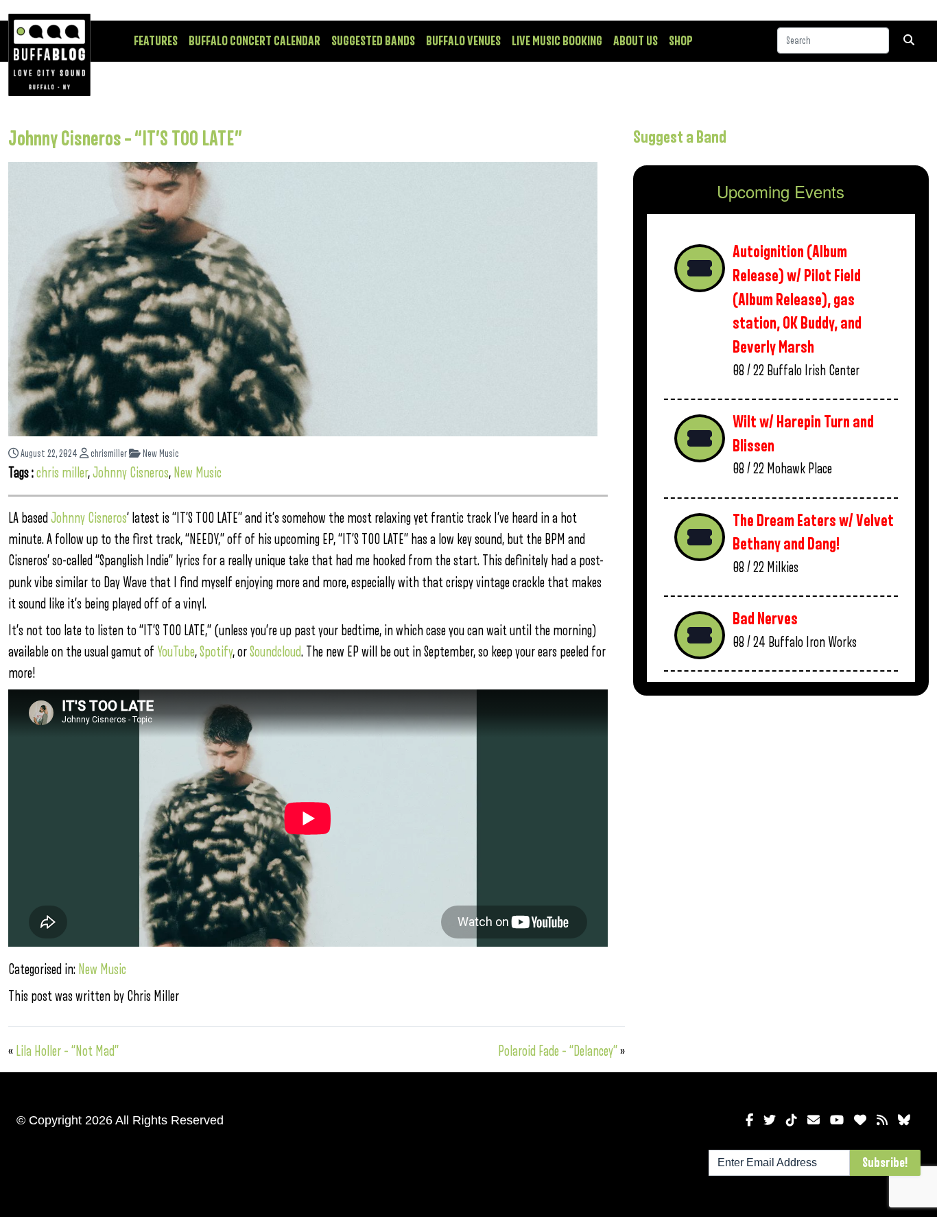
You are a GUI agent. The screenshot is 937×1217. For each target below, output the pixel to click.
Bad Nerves (765, 619)
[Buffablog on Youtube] (837, 1120)
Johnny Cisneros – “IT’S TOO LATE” (125, 139)
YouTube (176, 652)
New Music (160, 454)
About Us (635, 41)
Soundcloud (275, 652)
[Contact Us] (813, 1120)
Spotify (216, 652)
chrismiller (107, 454)
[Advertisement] (781, 814)
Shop (681, 41)
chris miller (62, 473)
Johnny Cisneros (131, 473)
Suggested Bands (373, 41)
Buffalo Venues (463, 41)
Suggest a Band (679, 137)
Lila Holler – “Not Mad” (67, 1051)
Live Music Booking (557, 41)
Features (156, 41)
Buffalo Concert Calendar (254, 41)
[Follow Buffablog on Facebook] (749, 1120)
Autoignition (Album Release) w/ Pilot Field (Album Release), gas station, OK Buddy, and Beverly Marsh (797, 300)
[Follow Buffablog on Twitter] (769, 1120)
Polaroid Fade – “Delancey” (557, 1051)
